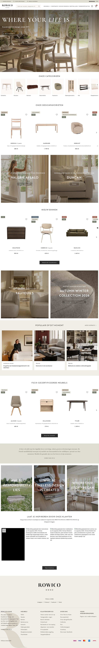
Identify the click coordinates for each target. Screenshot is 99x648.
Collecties (63, 622)
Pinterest (46, 602)
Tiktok (60, 602)
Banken (23, 619)
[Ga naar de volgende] (97, 84)
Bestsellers (74, 6)
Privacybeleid (44, 629)
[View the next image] (96, 132)
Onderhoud (44, 622)
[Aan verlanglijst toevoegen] (26, 114)
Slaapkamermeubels (26, 632)
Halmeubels (24, 629)
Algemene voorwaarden (47, 627)
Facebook (53, 602)
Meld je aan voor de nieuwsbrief (74, 302)
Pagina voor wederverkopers (88, 616)
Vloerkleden (24, 634)
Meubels (46, 6)
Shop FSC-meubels (49, 435)
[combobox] (26, 6)
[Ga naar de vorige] (1, 84)
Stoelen (23, 617)
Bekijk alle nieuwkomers (49, 262)
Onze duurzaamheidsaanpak (16, 496)
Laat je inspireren (25, 184)
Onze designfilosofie (66, 619)
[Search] (39, 6)
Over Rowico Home (82, 494)
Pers (61, 624)
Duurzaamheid (64, 617)
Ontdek (74, 184)
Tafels (22, 614)
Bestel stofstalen (45, 619)
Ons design (49, 496)
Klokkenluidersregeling (47, 632)
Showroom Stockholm (66, 632)
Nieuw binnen (64, 6)
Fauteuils (23, 624)
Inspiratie (54, 6)
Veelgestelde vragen (46, 617)
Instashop (63, 629)
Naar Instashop (49, 568)
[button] (13, 544)
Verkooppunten (84, 6)
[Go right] (96, 348)
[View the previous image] (2, 132)
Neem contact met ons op (48, 614)
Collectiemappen (65, 627)
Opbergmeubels (25, 627)
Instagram (39, 602)
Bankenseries (24, 622)
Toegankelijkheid (45, 634)
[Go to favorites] (92, 6)
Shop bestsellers (10, 33)
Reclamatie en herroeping (48, 624)
